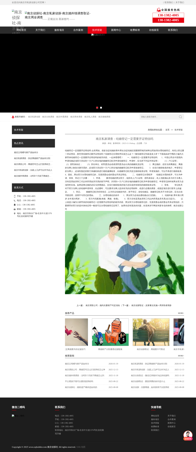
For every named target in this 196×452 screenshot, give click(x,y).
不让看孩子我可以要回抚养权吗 (79, 381)
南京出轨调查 (48, 117)
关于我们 (179, 2)
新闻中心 (116, 30)
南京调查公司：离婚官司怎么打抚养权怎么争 (34, 164)
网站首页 (21, 30)
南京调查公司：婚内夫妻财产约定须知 (103, 305)
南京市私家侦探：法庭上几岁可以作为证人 (33, 170)
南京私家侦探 (34, 117)
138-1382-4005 (29, 209)
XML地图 (80, 447)
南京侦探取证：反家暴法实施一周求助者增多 (151, 305)
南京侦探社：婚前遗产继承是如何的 (81, 387)
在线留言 (154, 30)
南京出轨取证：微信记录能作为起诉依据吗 (150, 375)
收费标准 (135, 30)
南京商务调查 (76, 117)
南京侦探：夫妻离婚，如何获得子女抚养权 (150, 387)
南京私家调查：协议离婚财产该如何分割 (32, 158)
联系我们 (169, 2)
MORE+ (181, 313)
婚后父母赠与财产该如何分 (26, 152)
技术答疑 (97, 30)
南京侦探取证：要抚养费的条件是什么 (148, 381)
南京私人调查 (90, 117)
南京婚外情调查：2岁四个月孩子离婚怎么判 (33, 176)
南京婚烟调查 (104, 117)
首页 (167, 130)
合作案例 (78, 30)
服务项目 (59, 30)
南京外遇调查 (62, 117)
